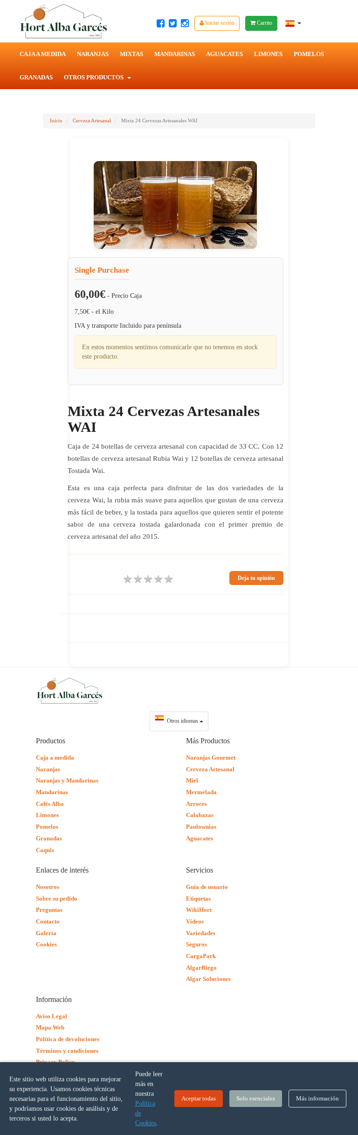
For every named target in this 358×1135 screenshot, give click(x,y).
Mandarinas (174, 53)
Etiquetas (198, 898)
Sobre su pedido (56, 898)
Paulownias (201, 826)
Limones (268, 53)
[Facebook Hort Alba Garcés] (161, 23)
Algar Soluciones (208, 978)
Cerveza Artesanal (92, 120)
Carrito (263, 23)
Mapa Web (50, 1027)
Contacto (48, 921)
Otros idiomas (182, 721)
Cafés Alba (50, 803)
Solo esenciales (255, 1098)
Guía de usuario (207, 886)
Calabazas (199, 814)
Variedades (200, 933)
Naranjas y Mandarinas (67, 780)
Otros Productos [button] (94, 77)
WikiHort (199, 909)
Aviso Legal (51, 1016)
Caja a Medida (43, 53)
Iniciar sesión (219, 23)
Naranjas (93, 53)
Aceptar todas (198, 1098)
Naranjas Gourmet (210, 757)
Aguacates (224, 53)
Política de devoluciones (67, 1039)
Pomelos (309, 53)
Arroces (196, 803)
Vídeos (195, 921)
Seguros (196, 944)
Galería (46, 933)
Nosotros (47, 886)
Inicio (56, 120)
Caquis (45, 849)
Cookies (46, 944)
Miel (192, 780)
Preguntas (49, 909)
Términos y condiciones (67, 1050)
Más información (317, 1098)
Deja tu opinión (256, 578)
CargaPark (201, 955)
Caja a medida (55, 757)
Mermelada (201, 792)
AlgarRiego (201, 967)
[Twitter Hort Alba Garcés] (173, 23)
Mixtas (131, 53)
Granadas (36, 77)
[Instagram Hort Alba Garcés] (185, 23)
